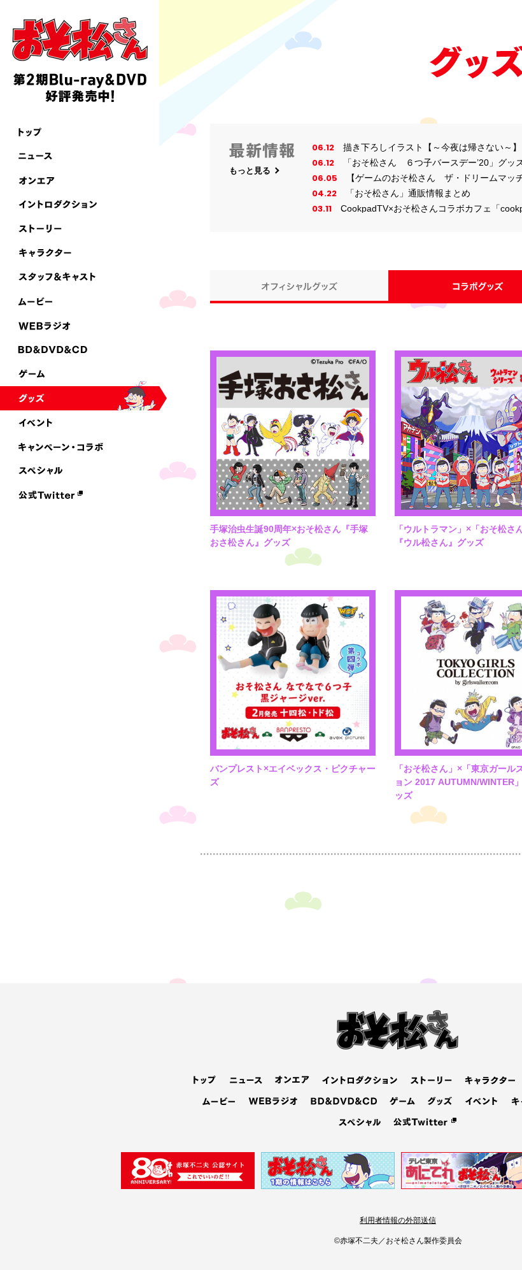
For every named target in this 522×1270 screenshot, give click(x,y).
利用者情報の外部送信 (398, 1220)
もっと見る (250, 170)
